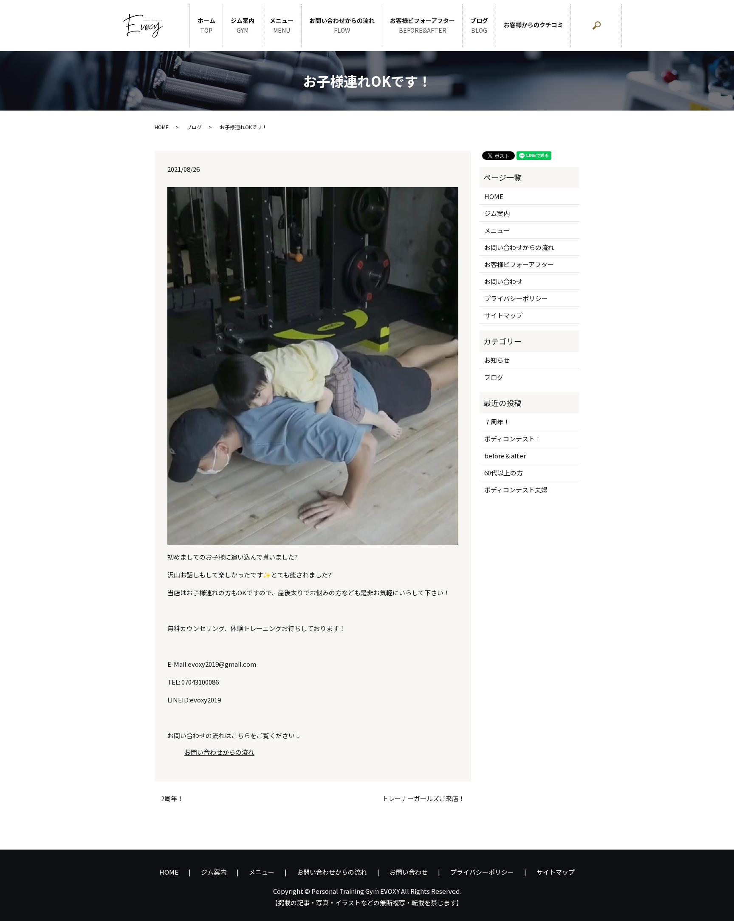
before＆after (505, 455)
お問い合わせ (503, 281)
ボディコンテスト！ (512, 438)
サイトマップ (503, 315)
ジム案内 (242, 25)
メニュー (282, 25)
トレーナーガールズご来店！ (423, 798)
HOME (162, 127)
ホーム (206, 25)
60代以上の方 (503, 472)
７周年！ (497, 421)
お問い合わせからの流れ (342, 25)
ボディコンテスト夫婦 (516, 489)
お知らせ (497, 359)
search (618, 30)
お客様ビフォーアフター (422, 25)
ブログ (479, 25)
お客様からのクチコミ (533, 24)
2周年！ (172, 798)
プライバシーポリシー (516, 298)
